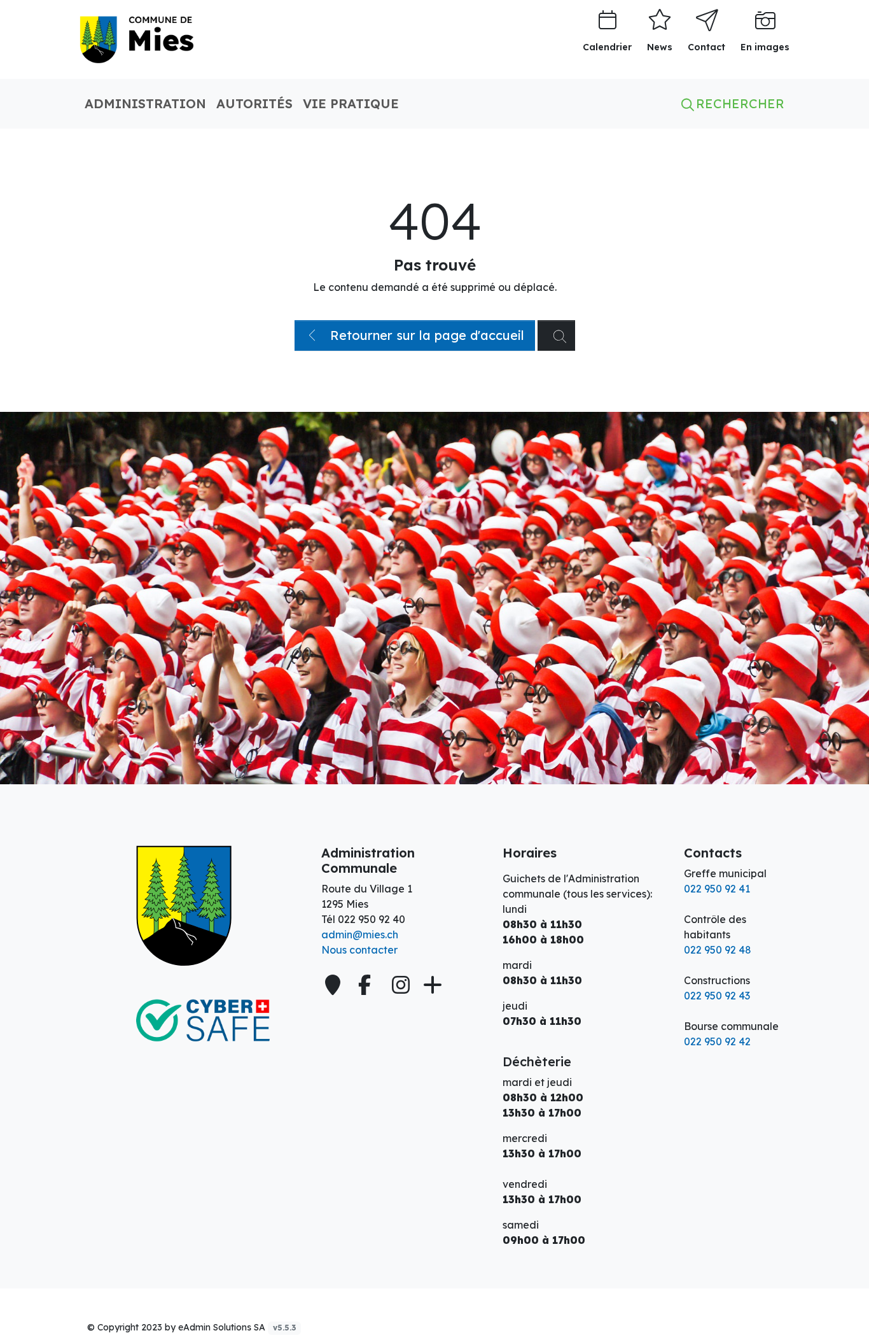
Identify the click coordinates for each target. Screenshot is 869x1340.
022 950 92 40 (371, 919)
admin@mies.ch (359, 934)
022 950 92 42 (717, 1041)
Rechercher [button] (738, 103)
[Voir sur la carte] (334, 985)
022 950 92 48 (717, 949)
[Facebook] (367, 985)
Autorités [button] (254, 103)
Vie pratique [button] (351, 103)
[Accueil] (192, 905)
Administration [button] (145, 103)
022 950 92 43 (717, 995)
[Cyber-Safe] (192, 1020)
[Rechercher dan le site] (556, 335)
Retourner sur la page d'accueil (425, 335)
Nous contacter (359, 949)
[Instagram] (401, 985)
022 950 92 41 (717, 888)
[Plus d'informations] (431, 985)
